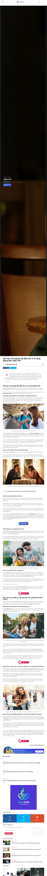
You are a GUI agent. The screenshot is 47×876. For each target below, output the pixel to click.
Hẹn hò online (14, 860)
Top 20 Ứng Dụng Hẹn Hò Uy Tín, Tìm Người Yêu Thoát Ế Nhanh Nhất (26, 861)
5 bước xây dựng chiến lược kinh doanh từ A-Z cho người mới (18, 771)
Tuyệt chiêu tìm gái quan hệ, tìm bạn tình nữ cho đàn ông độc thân (26, 855)
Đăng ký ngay (24, 523)
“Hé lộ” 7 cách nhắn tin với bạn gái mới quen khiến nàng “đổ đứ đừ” (26, 849)
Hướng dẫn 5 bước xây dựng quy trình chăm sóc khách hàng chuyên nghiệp (21, 762)
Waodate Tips (5, 761)
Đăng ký (9, 833)
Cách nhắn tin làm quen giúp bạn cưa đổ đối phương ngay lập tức (25, 843)
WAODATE (5, 764)
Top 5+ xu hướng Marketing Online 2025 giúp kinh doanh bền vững (19, 780)
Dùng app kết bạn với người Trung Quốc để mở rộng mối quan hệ (21, 491)
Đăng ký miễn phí (7, 184)
